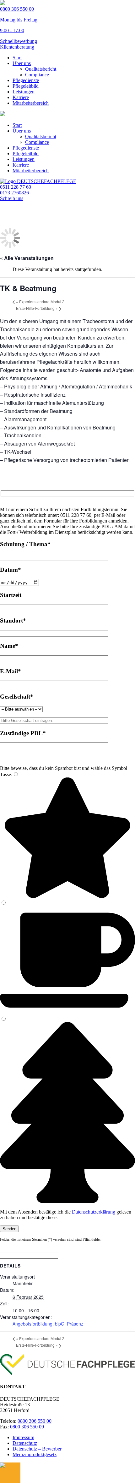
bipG (59, 1324)
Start (17, 57)
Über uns (22, 63)
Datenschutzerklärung (93, 1211)
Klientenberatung (17, 47)
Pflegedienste (26, 80)
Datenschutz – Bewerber (37, 1448)
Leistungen (24, 91)
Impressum (23, 1437)
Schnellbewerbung (18, 41)
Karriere (21, 97)
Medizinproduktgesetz (35, 1454)
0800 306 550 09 (27, 1426)
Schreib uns (11, 198)
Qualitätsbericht (40, 69)
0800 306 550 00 (34, 1421)
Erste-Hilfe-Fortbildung (37, 308)
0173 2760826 (14, 192)
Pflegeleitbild (26, 86)
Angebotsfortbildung (32, 1324)
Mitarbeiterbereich (31, 103)
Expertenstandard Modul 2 (40, 301)
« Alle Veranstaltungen (27, 258)
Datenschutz (25, 1443)
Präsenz (75, 1324)
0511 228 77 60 (15, 187)
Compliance (37, 74)
